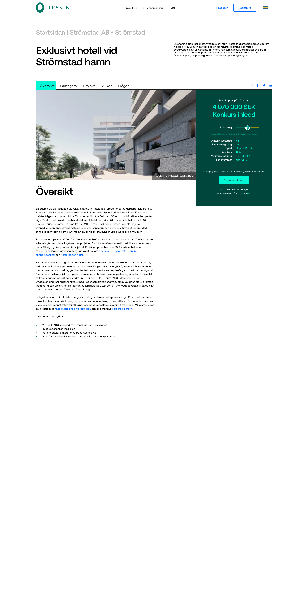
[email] (249, 85)
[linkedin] (269, 85)
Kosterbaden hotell (72, 254)
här (248, 193)
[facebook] (256, 85)
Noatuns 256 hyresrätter (113, 250)
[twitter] (262, 85)
